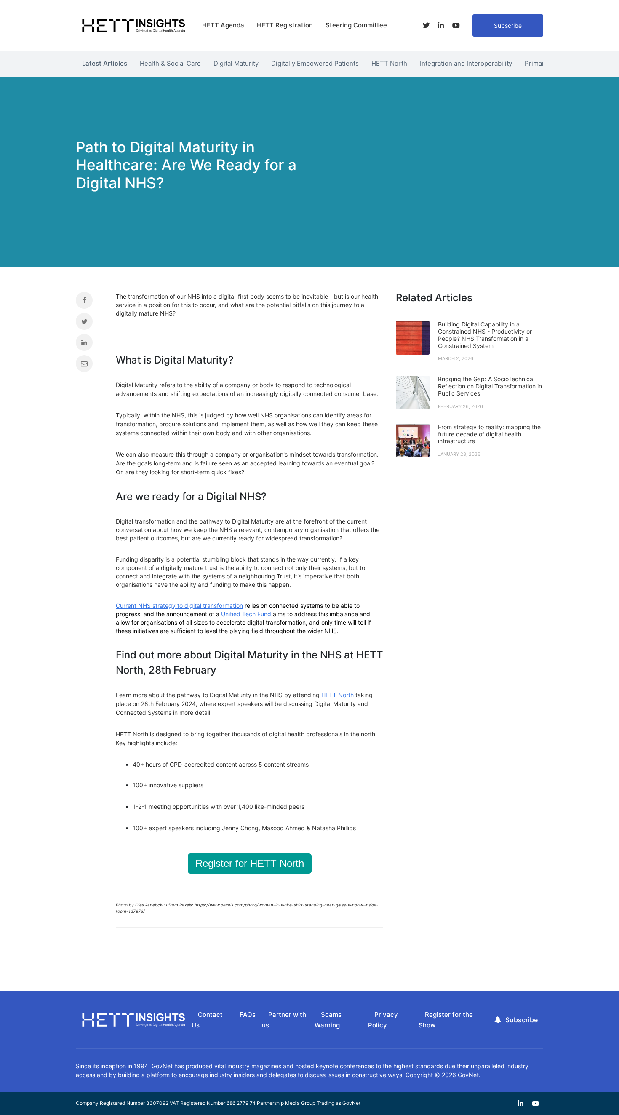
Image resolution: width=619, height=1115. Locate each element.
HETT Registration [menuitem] (285, 25)
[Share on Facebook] (89, 302)
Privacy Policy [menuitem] (383, 1020)
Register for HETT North (249, 863)
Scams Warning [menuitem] (328, 1020)
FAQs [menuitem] (248, 1015)
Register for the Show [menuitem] (446, 1020)
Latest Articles (104, 63)
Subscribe (508, 25)
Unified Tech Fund (246, 614)
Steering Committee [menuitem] (356, 25)
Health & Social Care (170, 63)
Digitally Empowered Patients (315, 63)
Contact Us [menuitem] (207, 1020)
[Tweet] (89, 323)
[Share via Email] (89, 365)
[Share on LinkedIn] (89, 344)
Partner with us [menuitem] (284, 1020)
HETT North (389, 63)
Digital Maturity (236, 63)
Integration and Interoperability (466, 63)
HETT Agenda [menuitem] (223, 25)
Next (549, 61)
